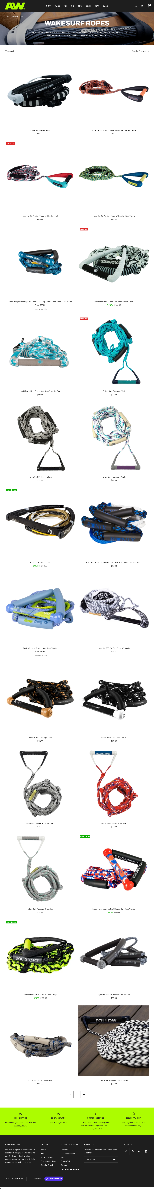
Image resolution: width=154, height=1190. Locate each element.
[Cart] (147, 6)
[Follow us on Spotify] (146, 1151)
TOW (80, 6)
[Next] (83, 1094)
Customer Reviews (48, 1161)
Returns (64, 1165)
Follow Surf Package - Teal (114, 391)
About (43, 1150)
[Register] (114, 1159)
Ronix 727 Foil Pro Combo (40, 562)
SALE (105, 6)
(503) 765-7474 (96, 1129)
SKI (72, 6)
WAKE (57, 6)
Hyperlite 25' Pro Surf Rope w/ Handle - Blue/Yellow (114, 216)
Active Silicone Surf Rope (40, 130)
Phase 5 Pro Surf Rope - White (113, 738)
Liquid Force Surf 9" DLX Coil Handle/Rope (40, 995)
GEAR (88, 6)
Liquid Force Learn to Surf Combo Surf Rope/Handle (114, 909)
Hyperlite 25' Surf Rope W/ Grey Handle (114, 995)
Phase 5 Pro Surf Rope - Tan (40, 738)
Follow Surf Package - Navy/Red (114, 823)
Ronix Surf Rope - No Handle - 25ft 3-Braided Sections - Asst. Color (114, 562)
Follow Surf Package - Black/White (114, 1080)
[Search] (136, 6)
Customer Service (68, 1153)
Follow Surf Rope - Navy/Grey (40, 1080)
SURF (48, 6)
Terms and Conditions (70, 1169)
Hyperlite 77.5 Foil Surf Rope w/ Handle (114, 648)
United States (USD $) (14, 1179)
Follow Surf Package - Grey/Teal (40, 909)
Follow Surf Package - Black (40, 477)
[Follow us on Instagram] (132, 1151)
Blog (43, 1153)
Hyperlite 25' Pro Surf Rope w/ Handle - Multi (40, 216)
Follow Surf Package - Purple (114, 477)
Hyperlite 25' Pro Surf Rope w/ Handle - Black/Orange (114, 130)
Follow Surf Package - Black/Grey (40, 823)
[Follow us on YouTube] (139, 1151)
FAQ (62, 1157)
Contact (64, 1150)
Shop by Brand (47, 1165)
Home (7, 16)
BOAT (96, 6)
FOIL (65, 6)
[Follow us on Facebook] (126, 1151)
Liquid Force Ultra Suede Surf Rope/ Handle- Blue (40, 391)
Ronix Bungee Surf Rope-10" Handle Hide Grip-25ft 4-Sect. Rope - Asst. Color (40, 302)
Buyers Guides (47, 1157)
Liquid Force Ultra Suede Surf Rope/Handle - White (114, 302)
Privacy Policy (66, 1161)
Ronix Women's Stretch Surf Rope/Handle (40, 648)
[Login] (142, 6)
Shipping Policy (20, 1125)
